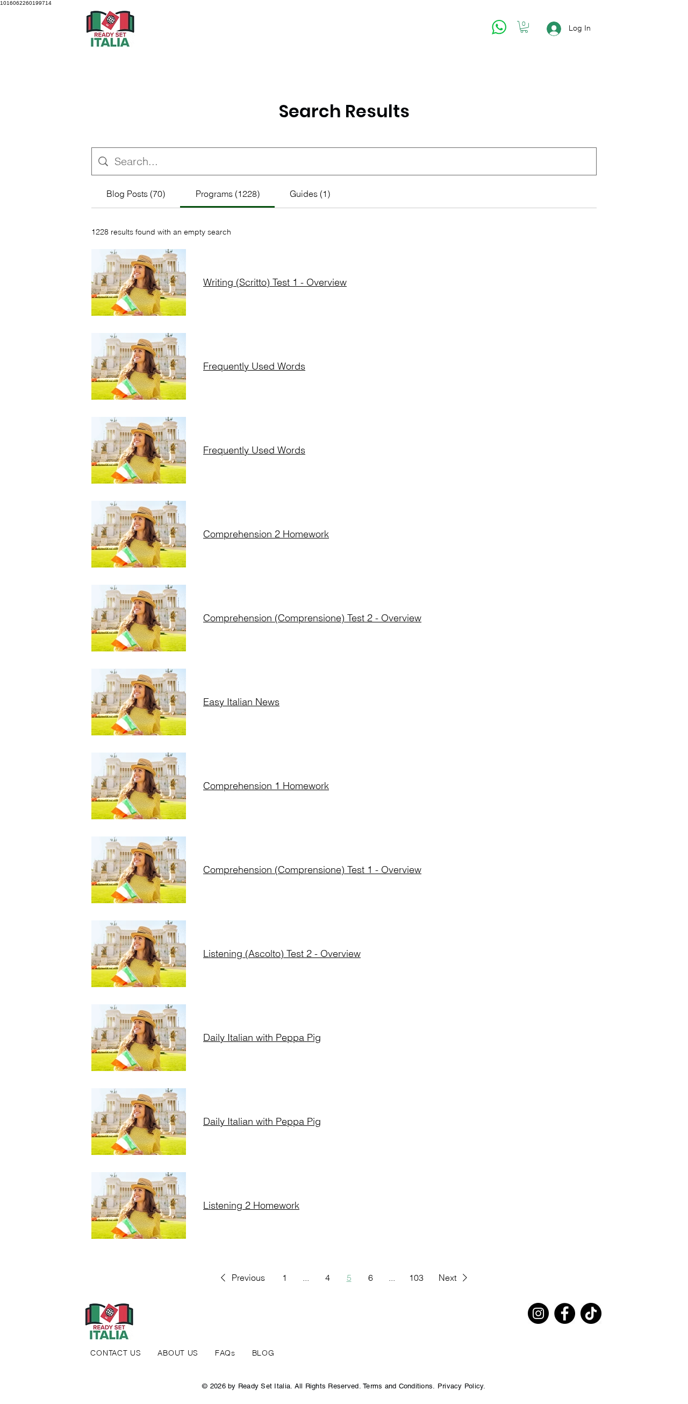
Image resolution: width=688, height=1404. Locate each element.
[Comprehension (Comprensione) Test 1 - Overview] (138, 869)
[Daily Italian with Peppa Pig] (138, 1037)
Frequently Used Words (254, 366)
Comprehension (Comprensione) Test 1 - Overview (312, 870)
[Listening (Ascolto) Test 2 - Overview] (138, 953)
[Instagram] (538, 1313)
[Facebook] (564, 1313)
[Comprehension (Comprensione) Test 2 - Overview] (138, 618)
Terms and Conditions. (399, 1386)
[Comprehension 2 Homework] (138, 534)
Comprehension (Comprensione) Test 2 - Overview (312, 618)
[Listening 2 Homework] (138, 1205)
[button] (524, 27)
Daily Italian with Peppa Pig (262, 1038)
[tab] (135, 194)
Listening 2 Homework (251, 1205)
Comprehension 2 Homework (266, 534)
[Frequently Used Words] (138, 366)
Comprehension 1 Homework (266, 786)
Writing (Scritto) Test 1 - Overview (275, 282)
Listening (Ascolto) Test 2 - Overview (282, 954)
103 (416, 1277)
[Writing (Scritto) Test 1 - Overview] (138, 282)
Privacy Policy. (462, 1386)
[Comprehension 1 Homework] (138, 786)
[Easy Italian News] (138, 702)
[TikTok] (590, 1313)
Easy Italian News (241, 702)
